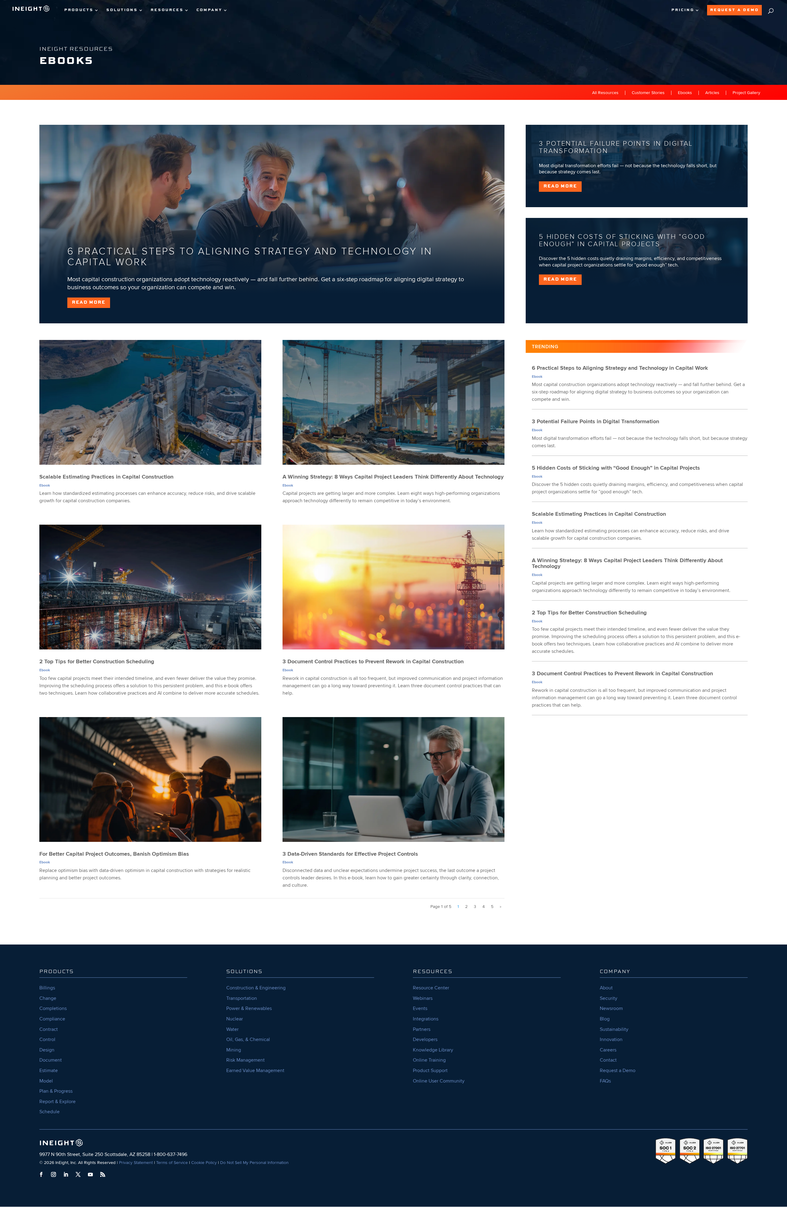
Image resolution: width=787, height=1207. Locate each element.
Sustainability (614, 1029)
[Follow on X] (78, 1174)
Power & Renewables (249, 1008)
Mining (233, 1050)
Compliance (52, 1019)
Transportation (241, 998)
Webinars (423, 998)
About (606, 988)
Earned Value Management (255, 1070)
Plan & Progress (56, 1091)
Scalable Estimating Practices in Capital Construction (106, 476)
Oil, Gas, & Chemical (248, 1039)
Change (47, 998)
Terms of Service (172, 1162)
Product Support (430, 1070)
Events (420, 1008)
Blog (605, 1019)
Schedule (49, 1112)
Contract (48, 1029)
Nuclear (234, 1019)
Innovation (611, 1039)
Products (78, 10)
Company (209, 10)
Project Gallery (746, 93)
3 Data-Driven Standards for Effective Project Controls (350, 853)
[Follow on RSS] (103, 1174)
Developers (425, 1039)
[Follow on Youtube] (90, 1174)
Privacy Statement (136, 1162)
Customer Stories (648, 93)
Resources (167, 10)
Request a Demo (617, 1070)
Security (608, 998)
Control (47, 1039)
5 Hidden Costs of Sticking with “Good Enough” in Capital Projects (622, 240)
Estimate (48, 1070)
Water (232, 1029)
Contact (608, 1060)
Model (46, 1081)
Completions (53, 1008)
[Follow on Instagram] (53, 1174)
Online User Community (439, 1081)
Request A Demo (734, 10)
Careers (608, 1050)
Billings (47, 988)
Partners (421, 1029)
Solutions (122, 10)
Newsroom (611, 1008)
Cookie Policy (204, 1162)
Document (50, 1060)
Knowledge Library (433, 1050)
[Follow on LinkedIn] (66, 1174)
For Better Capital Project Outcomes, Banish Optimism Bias (114, 853)
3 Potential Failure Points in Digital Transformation (616, 147)
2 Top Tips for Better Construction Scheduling (96, 661)
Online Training (429, 1060)
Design (46, 1050)
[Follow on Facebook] (41, 1174)
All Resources (605, 93)
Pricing (682, 10)
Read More (88, 302)
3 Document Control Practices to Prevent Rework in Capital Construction (373, 661)
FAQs (605, 1081)
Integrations (425, 1019)
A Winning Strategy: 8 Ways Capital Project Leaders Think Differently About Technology (393, 476)
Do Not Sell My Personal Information (254, 1162)
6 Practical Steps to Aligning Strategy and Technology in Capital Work (249, 257)
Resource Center (431, 988)
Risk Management (245, 1060)
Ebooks (685, 93)
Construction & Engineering (256, 988)
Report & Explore (57, 1102)
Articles (712, 93)
